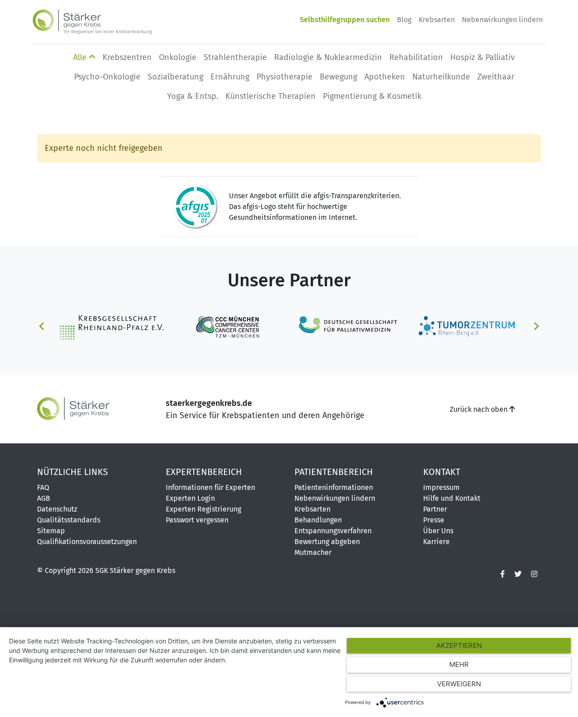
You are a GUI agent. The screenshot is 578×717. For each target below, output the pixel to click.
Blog (404, 19)
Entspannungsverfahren (333, 530)
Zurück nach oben (479, 409)
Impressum (441, 487)
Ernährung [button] (229, 77)
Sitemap (51, 530)
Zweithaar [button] (495, 77)
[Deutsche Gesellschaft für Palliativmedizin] (348, 326)
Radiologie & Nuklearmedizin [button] (328, 57)
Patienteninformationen (333, 487)
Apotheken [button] (384, 77)
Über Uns (438, 530)
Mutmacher (312, 552)
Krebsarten (437, 19)
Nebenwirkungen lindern (502, 19)
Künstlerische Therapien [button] (270, 96)
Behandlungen (318, 520)
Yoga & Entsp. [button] (192, 96)
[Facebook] (502, 574)
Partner (435, 509)
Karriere (436, 541)
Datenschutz (57, 509)
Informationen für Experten (210, 487)
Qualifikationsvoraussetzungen (87, 541)
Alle (81, 57)
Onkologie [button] (177, 57)
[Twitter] (518, 574)
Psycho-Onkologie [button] (107, 77)
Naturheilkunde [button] (441, 77)
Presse (433, 520)
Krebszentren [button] (127, 57)
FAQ (43, 487)
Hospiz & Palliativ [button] (482, 57)
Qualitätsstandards (68, 520)
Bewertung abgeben (327, 541)
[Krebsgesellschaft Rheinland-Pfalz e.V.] (111, 326)
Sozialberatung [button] (175, 77)
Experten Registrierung (203, 509)
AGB (43, 498)
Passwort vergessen (197, 520)
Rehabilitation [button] (416, 57)
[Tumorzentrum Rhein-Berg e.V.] (467, 326)
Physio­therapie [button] (284, 77)
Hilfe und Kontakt (451, 498)
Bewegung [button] (338, 77)
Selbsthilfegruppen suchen (345, 19)
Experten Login (190, 498)
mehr (459, 664)
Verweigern (459, 684)
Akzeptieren (459, 645)
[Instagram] (534, 574)
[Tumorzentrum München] (230, 326)
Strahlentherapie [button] (235, 57)
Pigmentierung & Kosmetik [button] (372, 96)
